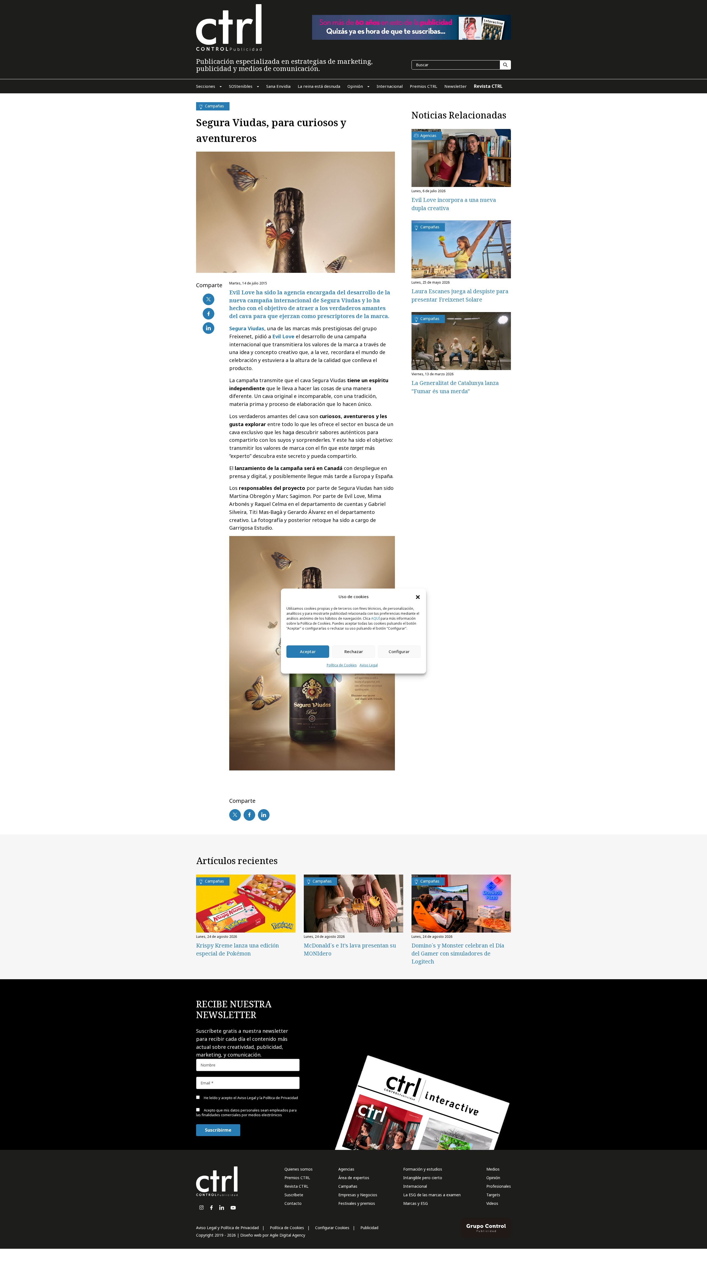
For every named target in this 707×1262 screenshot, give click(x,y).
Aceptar (308, 651)
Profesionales (498, 1186)
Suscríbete (293, 1194)
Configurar (399, 651)
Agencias (346, 1169)
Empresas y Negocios (357, 1194)
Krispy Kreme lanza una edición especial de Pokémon (237, 949)
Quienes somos (298, 1169)
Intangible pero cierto (422, 1177)
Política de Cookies (342, 665)
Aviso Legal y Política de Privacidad (227, 1227)
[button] (418, 597)
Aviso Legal (369, 665)
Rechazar (353, 651)
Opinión (493, 1177)
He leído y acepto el (250, 1097)
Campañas (347, 1186)
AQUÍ (375, 618)
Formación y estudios (422, 1169)
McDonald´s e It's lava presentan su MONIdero (350, 949)
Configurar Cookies (332, 1227)
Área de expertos (353, 1177)
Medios (493, 1169)
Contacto (293, 1203)
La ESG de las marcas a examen (432, 1194)
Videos (492, 1203)
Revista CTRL (296, 1186)
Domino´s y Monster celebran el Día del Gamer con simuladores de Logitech (457, 953)
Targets (493, 1194)
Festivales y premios (356, 1203)
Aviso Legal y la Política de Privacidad (267, 1097)
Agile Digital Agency (287, 1235)
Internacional (415, 1186)
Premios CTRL (297, 1177)
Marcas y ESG (415, 1203)
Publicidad (369, 1227)
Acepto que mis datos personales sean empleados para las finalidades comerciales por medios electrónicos (246, 1112)
